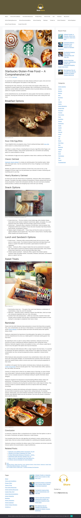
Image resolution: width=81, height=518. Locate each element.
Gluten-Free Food (18, 464)
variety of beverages (10, 366)
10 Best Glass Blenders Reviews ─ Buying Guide (17, 465)
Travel (59, 160)
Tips (59, 158)
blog (59, 95)
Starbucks (43, 464)
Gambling (60, 119)
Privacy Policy (38, 16)
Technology (61, 156)
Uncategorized (62, 162)
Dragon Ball (61, 108)
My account (66, 16)
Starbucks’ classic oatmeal (12, 162)
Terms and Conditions (15, 16)
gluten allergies (13, 329)
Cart (54, 16)
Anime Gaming (62, 86)
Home (59, 130)
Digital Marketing (62, 106)
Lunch (24, 464)
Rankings (45, 20)
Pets (59, 145)
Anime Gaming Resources (11, 20)
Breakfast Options (10, 464)
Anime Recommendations (25, 20)
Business (60, 97)
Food (8, 463)
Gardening (61, 123)
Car (59, 99)
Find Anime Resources (28, 16)
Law (59, 136)
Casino (60, 102)
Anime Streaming (37, 20)
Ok (71, 516)
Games (60, 121)
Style (59, 153)
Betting (60, 93)
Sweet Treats (48, 464)
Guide (59, 125)
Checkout (59, 16)
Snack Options (37, 464)
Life (59, 138)
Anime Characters (61, 20)
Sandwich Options (29, 464)
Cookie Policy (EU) (22, 24)
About (6, 16)
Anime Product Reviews (10, 24)
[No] (79, 516)
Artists (60, 89)
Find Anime (61, 115)
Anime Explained (71, 20)
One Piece (60, 143)
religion (60, 149)
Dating (60, 104)
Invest (59, 134)
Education (60, 110)
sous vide (46, 144)
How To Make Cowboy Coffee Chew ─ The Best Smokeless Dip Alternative (23, 467)
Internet (60, 132)
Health (60, 127)
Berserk (60, 91)
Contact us (52, 20)
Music (59, 140)
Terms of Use (47, 16)
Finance (60, 112)
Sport (59, 151)
